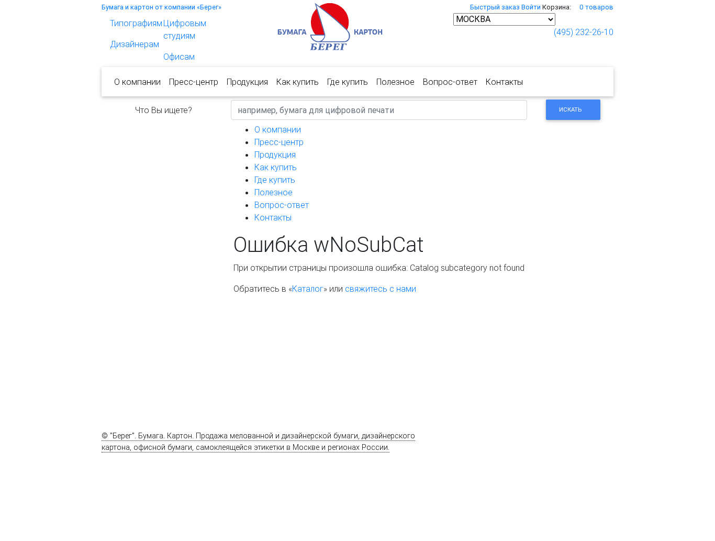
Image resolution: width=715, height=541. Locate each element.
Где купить (347, 81)
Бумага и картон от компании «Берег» (161, 7)
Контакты (504, 81)
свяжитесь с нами (380, 288)
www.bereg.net (206, 469)
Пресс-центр (193, 81)
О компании (137, 81)
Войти (531, 7)
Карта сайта (123, 458)
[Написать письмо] (540, 32)
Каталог (307, 288)
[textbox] (379, 110)
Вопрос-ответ (450, 81)
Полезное (395, 81)
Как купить (297, 81)
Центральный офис (487, 500)
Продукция (247, 81)
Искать (570, 109)
